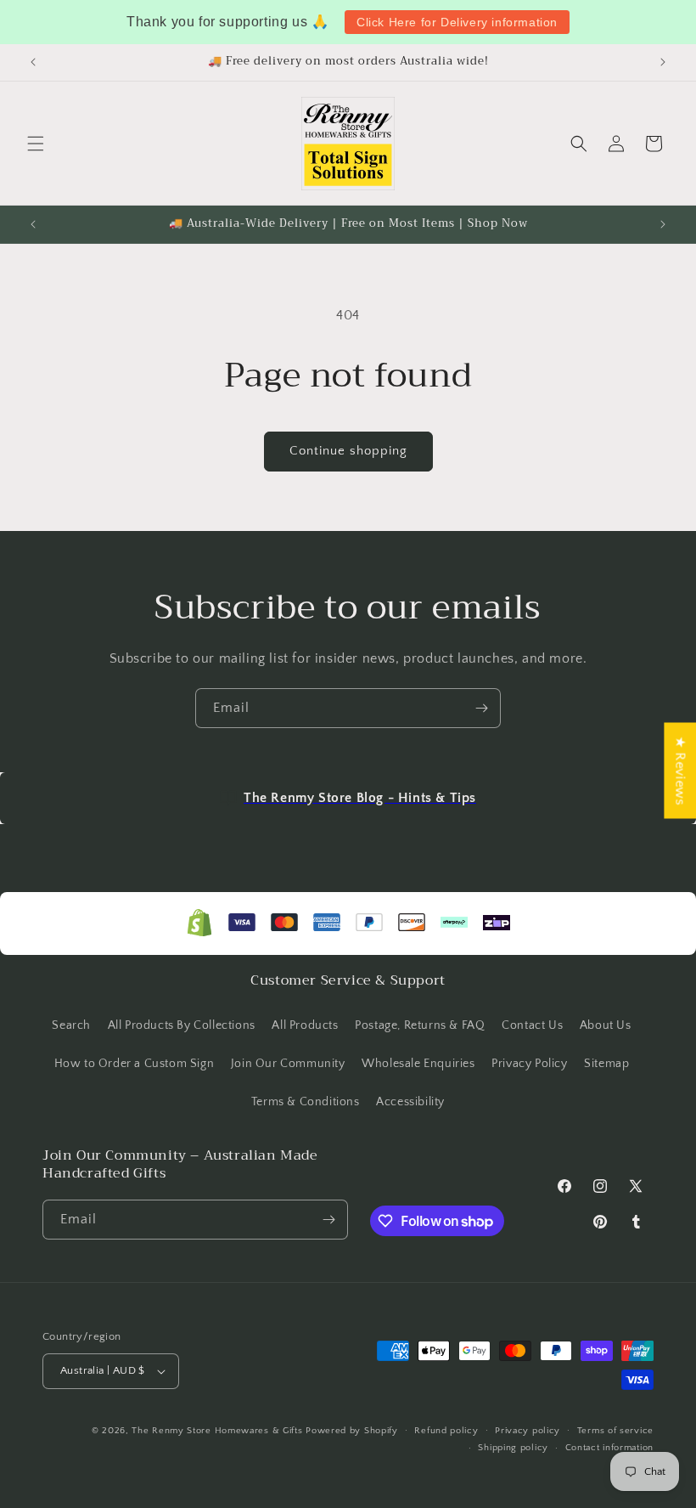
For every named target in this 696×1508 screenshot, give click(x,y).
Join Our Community (288, 1063)
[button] (35, 143)
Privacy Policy (529, 1063)
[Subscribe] (481, 708)
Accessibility (410, 1102)
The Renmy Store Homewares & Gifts (219, 1431)
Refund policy (446, 1431)
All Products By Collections (181, 1025)
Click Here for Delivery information (457, 22)
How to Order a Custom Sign (134, 1063)
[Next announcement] (663, 62)
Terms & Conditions (305, 1102)
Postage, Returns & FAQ (420, 1025)
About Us (605, 1025)
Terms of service (615, 1431)
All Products (305, 1025)
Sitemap (606, 1063)
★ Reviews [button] (680, 770)
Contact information (609, 1448)
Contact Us (532, 1025)
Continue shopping (348, 450)
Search (71, 1025)
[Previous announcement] (33, 62)
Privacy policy (527, 1431)
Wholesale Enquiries (418, 1063)
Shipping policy (513, 1448)
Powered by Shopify (352, 1431)
